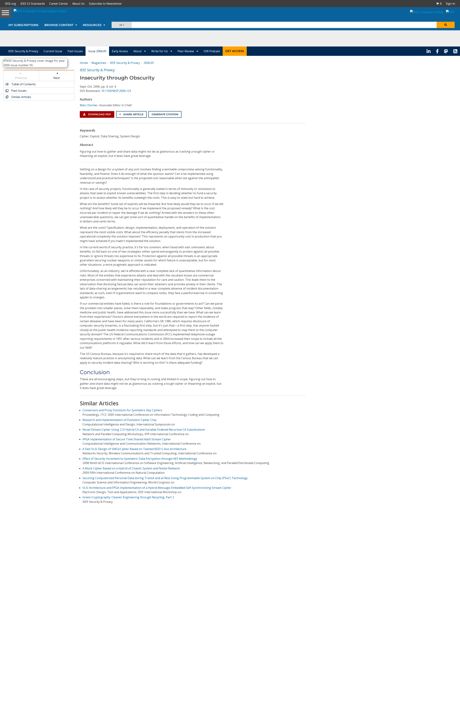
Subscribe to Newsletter (105, 4)
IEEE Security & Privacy (23, 51)
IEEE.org (10, 4)
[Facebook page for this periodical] (437, 51)
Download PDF (99, 114)
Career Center (58, 4)
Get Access (234, 51)
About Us (78, 4)
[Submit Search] (446, 25)
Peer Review (186, 51)
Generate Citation (165, 114)
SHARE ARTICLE (133, 114)
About (137, 51)
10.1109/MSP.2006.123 (116, 91)
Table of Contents (23, 84)
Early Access (120, 51)
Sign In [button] (450, 4)
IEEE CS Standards (32, 4)
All (121, 25)
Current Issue (53, 51)
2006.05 (149, 63)
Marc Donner (89, 105)
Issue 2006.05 (97, 51)
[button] (439, 3)
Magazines (98, 63)
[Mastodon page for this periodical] (446, 51)
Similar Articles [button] (21, 97)
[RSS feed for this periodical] (455, 51)
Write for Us (160, 51)
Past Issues (75, 51)
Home (84, 63)
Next (56, 78)
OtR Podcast (212, 51)
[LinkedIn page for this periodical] (428, 51)
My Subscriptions (23, 25)
